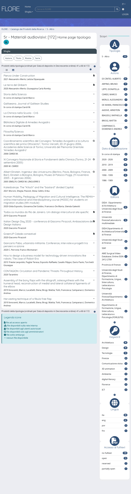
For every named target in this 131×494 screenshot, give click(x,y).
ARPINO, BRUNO (114, 84)
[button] (115, 134)
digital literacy (114, 379)
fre (114, 430)
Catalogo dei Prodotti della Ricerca (27, 29)
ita (114, 415)
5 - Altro (50, 29)
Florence (114, 384)
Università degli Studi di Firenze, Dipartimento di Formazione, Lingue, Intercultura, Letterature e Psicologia (114, 279)
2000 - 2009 (114, 170)
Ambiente (114, 374)
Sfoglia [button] (28, 11)
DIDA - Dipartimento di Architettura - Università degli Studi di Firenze (114, 207)
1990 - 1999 (114, 175)
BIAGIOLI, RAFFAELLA (114, 115)
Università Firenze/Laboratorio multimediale (114, 220)
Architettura (114, 342)
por (114, 425)
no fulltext (114, 453)
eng (114, 420)
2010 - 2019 (114, 164)
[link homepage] (12, 9)
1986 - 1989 (114, 180)
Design (114, 347)
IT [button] (123, 4)
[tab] (7, 70)
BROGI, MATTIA (114, 120)
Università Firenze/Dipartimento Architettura (114, 296)
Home (28, 6)
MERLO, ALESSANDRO (114, 99)
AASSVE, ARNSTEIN (114, 110)
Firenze (114, 358)
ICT (114, 389)
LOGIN (125, 14)
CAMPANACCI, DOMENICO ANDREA (114, 127)
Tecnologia (114, 353)
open (114, 458)
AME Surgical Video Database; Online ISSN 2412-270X (114, 256)
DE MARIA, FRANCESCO (114, 105)
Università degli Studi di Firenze (114, 241)
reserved (114, 463)
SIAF (114, 248)
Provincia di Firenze (114, 264)
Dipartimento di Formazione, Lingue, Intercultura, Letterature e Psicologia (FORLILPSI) (114, 311)
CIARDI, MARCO (114, 94)
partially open (114, 468)
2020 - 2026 (114, 159)
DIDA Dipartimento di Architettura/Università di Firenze (114, 231)
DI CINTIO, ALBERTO (114, 78)
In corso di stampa (114, 154)
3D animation (114, 368)
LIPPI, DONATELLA (114, 89)
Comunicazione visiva (114, 363)
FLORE (5, 29)
